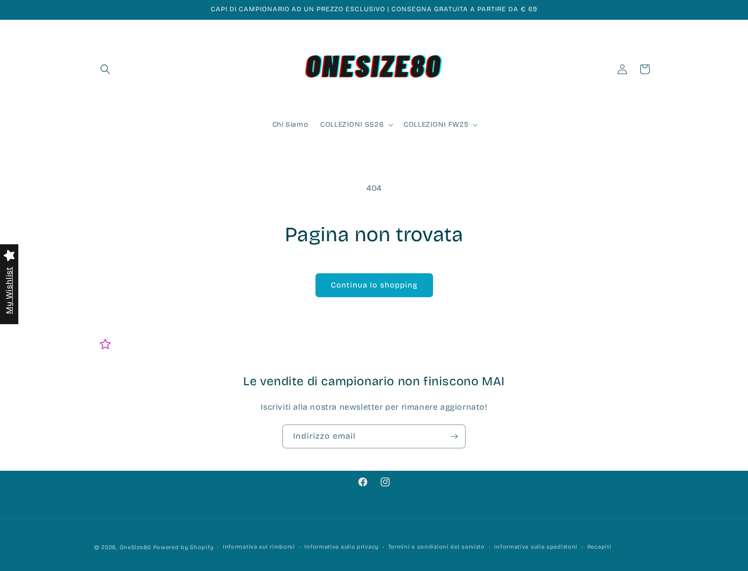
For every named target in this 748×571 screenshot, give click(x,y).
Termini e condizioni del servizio (436, 547)
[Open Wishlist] (105, 344)
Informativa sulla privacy (341, 547)
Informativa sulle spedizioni (536, 547)
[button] (105, 69)
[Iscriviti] (454, 436)
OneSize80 (135, 547)
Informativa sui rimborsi (259, 547)
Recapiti (599, 547)
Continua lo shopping (374, 285)
